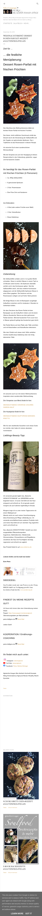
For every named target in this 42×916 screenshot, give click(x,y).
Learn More (17, 913)
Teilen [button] (5, 688)
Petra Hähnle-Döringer (20, 666)
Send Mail (21, 619)
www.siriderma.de (26, 547)
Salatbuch (18, 23)
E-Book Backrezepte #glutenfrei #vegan (14, 867)
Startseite (7, 23)
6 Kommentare (12, 872)
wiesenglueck (18, 661)
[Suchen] (37, 3)
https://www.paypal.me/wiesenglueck (20, 613)
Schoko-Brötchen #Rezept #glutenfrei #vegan (18, 802)
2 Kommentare (12, 807)
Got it (28, 913)
